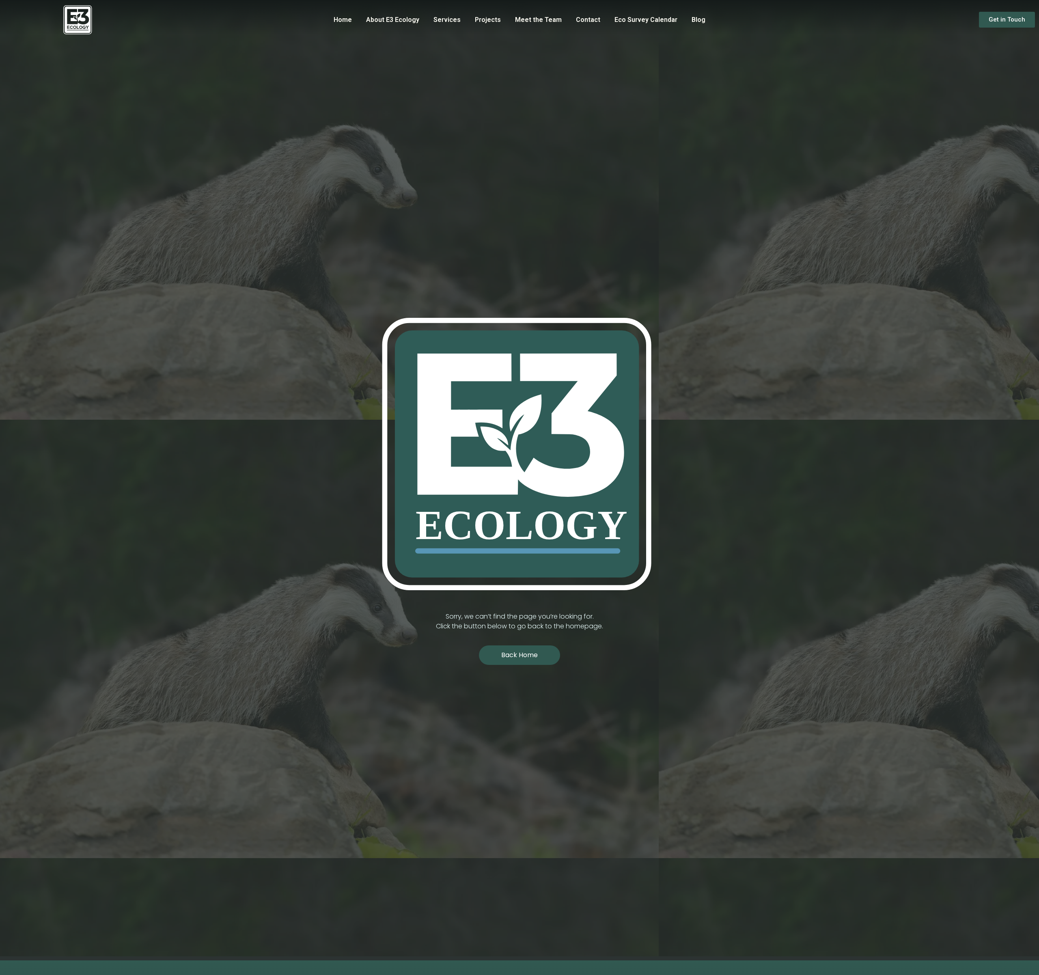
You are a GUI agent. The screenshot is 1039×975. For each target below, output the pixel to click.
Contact (588, 20)
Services (447, 20)
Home (343, 20)
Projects (488, 20)
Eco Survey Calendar (645, 20)
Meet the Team (538, 20)
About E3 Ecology (392, 20)
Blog (698, 20)
